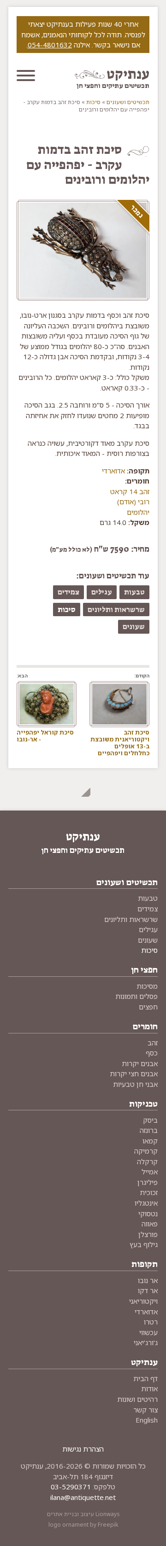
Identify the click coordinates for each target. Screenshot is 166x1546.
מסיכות (147, 986)
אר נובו (148, 1280)
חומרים (145, 1026)
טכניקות (143, 1103)
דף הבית (145, 1378)
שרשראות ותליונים (116, 609)
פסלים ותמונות (136, 996)
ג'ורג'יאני (146, 1342)
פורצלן (148, 1234)
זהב (153, 1042)
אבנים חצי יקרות (134, 1073)
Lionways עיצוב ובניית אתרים (83, 1514)
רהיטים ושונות (137, 1399)
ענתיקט (128, 74)
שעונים (134, 626)
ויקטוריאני (143, 1301)
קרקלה (147, 1161)
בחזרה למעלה (83, 789)
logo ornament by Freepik (83, 1524)
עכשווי (148, 1332)
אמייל (150, 1171)
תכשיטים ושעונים (128, 102)
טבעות (134, 592)
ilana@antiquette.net (83, 1497)
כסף (152, 1052)
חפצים (148, 1006)
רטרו (151, 1321)
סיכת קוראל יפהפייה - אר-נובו (45, 735)
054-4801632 (50, 44)
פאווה (150, 1223)
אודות (149, 1388)
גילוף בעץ (144, 1244)
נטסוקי (148, 1213)
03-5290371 (71, 1486)
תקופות (144, 1264)
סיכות (93, 102)
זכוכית (149, 1192)
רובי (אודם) (133, 501)
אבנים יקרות (140, 1063)
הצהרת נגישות (83, 1448)
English (147, 1419)
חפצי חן (144, 969)
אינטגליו (146, 1203)
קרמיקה (146, 1150)
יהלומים (138, 512)
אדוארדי (113, 470)
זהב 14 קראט (129, 491)
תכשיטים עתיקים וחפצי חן (113, 85)
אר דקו (148, 1290)
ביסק (150, 1120)
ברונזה (149, 1130)
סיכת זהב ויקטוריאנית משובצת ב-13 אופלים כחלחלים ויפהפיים (119, 742)
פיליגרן (147, 1182)
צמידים (68, 592)
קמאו (150, 1140)
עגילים (101, 592)
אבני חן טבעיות (135, 1084)
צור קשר (145, 1409)
